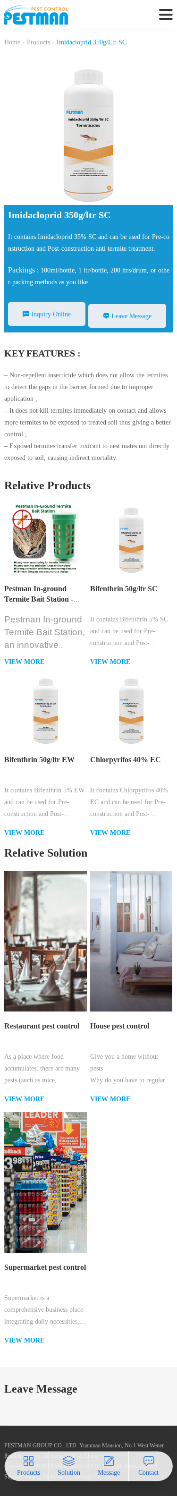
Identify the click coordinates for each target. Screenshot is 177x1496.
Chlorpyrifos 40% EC (125, 760)
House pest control (119, 1026)
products (38, 42)
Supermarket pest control (45, 1267)
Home (12, 42)
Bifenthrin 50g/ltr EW (39, 760)
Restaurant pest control (41, 1026)
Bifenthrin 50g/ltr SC (124, 589)
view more (24, 661)
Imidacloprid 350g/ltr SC (91, 42)
